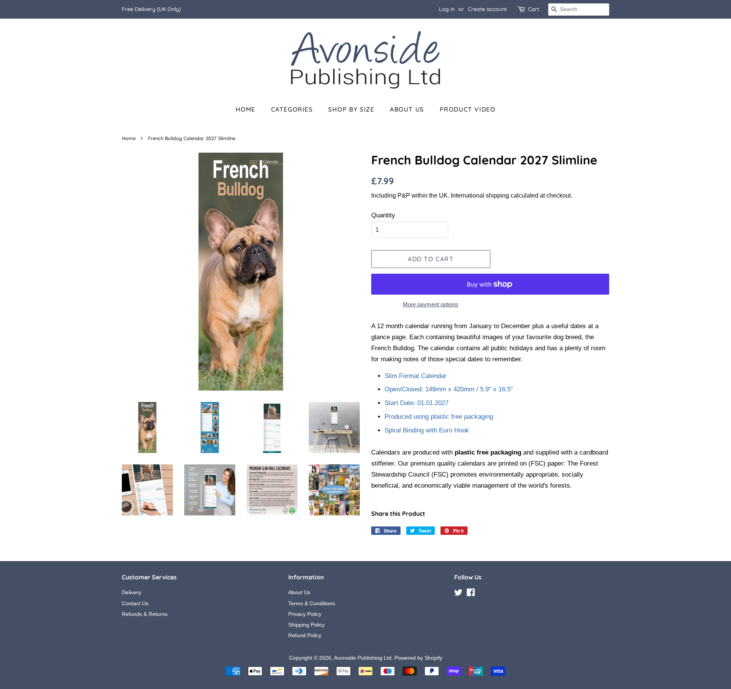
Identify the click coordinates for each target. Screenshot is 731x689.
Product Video (468, 109)
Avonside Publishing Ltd (362, 658)
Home (245, 109)
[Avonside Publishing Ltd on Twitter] (458, 594)
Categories (292, 109)
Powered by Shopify (418, 658)
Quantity (383, 215)
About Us (407, 109)
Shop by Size (351, 109)
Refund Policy (304, 635)
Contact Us (135, 603)
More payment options (430, 304)
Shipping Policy (306, 625)
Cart (533, 9)
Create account (487, 9)
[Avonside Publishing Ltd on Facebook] (470, 594)
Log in (447, 9)
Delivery (131, 592)
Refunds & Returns (145, 614)
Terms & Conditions (311, 603)
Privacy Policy (304, 614)
